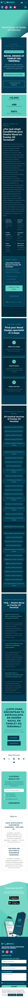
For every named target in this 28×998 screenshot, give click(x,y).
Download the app (14, 296)
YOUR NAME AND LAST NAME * (11, 958)
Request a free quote (14, 288)
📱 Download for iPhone (14, 74)
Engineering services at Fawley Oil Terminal (14, 519)
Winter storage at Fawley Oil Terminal (14, 533)
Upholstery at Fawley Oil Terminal (13, 571)
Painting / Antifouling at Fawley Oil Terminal (14, 444)
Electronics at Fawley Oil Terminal (13, 431)
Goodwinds (14, 44)
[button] (25, 7)
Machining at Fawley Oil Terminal (13, 541)
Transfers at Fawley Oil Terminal (14, 575)
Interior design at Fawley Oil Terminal (14, 526)
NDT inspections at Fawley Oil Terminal (14, 499)
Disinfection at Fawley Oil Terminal (14, 494)
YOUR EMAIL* (6, 965)
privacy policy (21, 799)
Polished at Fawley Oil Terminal (14, 555)
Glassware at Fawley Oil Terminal (13, 490)
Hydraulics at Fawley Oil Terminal (14, 514)
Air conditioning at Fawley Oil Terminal (14, 481)
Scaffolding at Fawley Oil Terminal (14, 457)
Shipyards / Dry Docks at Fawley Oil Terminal (14, 452)
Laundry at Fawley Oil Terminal (14, 537)
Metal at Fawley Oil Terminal (13, 545)
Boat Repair (10, 46)
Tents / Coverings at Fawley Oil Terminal (14, 471)
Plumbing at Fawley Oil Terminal (14, 504)
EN (22, 3)
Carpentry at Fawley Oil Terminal (14, 476)
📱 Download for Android (14, 84)
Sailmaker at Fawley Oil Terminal (13, 579)
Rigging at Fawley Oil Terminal (14, 563)
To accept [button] (20, 995)
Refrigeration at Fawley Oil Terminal (14, 559)
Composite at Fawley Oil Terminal (14, 486)
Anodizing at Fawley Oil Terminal (13, 462)
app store (13, 737)
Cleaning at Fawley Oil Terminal (14, 435)
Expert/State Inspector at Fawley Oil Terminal (14, 550)
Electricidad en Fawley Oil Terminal (14, 427)
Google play (14, 743)
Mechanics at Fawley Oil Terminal (13, 439)
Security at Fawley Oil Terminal (14, 567)
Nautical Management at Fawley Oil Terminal (14, 509)
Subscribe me (14, 803)
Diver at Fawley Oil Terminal (13, 466)
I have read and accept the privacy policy (13, 983)
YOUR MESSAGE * (8, 972)
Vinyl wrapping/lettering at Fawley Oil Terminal (14, 584)
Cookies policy (12, 995)
